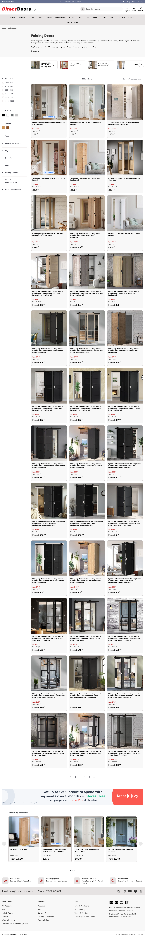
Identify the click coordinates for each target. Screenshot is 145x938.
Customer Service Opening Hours (15, 923)
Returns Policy (43, 920)
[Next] (141, 844)
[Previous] (4, 844)
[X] (141, 891)
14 (98, 777)
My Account (6, 906)
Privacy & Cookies (81, 913)
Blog (123, 2)
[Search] (83, 9)
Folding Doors (12, 28)
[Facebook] (119, 891)
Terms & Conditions (81, 906)
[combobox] (104, 9)
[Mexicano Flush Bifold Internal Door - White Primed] (125, 213)
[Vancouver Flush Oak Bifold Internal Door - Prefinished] (87, 157)
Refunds (124, 934)
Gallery (140, 2)
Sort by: (132, 79)
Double (49, 17)
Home (4, 28)
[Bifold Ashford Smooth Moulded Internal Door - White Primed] (49, 102)
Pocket (40, 17)
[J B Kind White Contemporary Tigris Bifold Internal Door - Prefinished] (125, 102)
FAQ (39, 909)
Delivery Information (46, 916)
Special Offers (72, 22)
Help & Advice (131, 2)
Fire (80, 17)
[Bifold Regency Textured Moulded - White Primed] (87, 102)
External (12, 17)
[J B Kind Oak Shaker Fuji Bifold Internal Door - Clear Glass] (125, 157)
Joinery (112, 17)
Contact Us (42, 913)
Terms (117, 934)
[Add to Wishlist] (64, 87)
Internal (22, 17)
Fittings (122, 17)
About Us (41, 906)
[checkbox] (14, 83)
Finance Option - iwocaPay (84, 916)
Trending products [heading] (18, 812)
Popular (131, 17)
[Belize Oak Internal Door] (24, 832)
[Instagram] (124, 891)
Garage (95, 17)
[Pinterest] (135, 891)
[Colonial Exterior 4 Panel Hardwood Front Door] (121, 832)
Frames (103, 17)
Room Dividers (60, 17)
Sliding (31, 17)
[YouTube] (130, 891)
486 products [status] (87, 79)
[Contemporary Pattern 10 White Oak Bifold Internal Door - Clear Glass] (49, 213)
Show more (35, 51)
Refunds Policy (79, 909)
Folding (72, 17)
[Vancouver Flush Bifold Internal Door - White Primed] (49, 157)
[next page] (103, 777)
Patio (87, 17)
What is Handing (8, 920)
